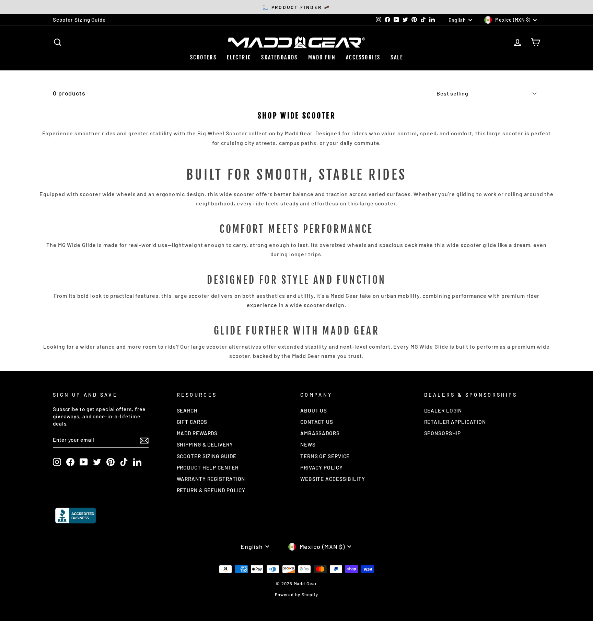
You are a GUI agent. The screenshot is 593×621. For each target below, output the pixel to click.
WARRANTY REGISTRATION (211, 479)
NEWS (308, 444)
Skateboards (279, 57)
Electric (239, 57)
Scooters (203, 57)
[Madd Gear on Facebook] (70, 462)
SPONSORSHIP (442, 433)
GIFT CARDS (192, 422)
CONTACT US (316, 422)
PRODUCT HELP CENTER (208, 467)
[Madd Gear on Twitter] (97, 462)
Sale (397, 57)
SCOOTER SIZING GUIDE (206, 456)
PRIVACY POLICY (321, 467)
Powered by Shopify (296, 594)
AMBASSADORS (320, 433)
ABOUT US (313, 410)
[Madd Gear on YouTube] (84, 462)
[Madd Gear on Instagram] (57, 462)
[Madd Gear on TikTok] (124, 462)
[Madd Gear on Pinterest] (110, 462)
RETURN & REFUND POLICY (211, 490)
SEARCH (187, 410)
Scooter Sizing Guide (79, 19)
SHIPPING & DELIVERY (205, 444)
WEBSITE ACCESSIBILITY (332, 479)
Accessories (363, 57)
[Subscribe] (144, 440)
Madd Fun (322, 57)
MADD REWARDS (197, 433)
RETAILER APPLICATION (455, 422)
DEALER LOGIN (443, 410)
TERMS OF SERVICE (325, 456)
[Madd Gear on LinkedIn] (137, 462)
